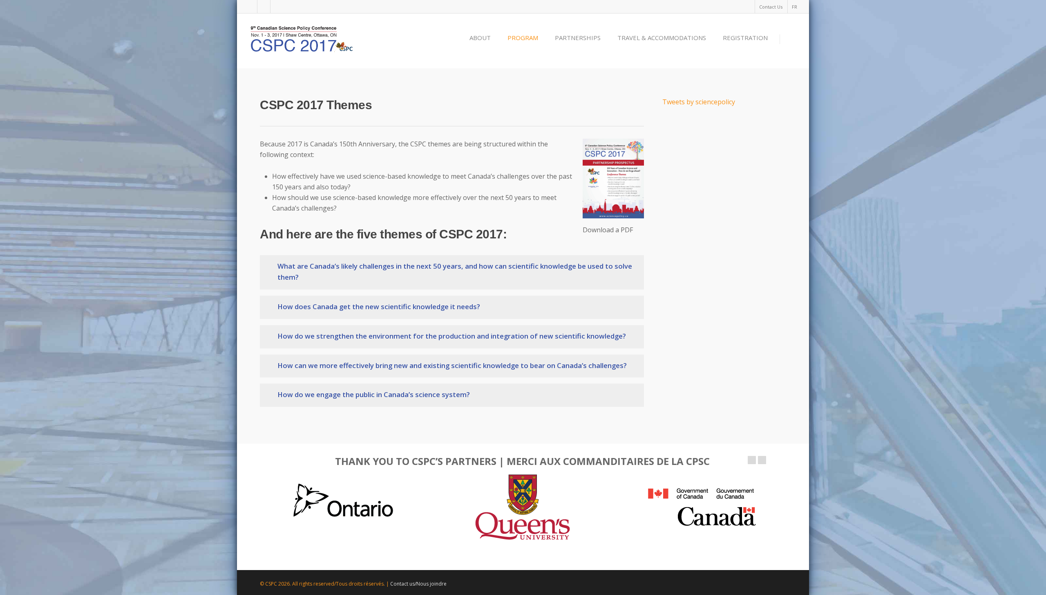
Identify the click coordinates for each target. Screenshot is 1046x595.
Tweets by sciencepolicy (698, 101)
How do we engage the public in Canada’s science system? (373, 394)
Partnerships (578, 38)
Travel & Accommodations (661, 38)
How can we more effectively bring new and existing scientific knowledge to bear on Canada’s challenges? (452, 365)
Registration (745, 38)
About (480, 38)
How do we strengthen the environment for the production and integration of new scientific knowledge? (451, 336)
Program (522, 38)
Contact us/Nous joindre (418, 583)
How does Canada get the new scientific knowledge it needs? (378, 306)
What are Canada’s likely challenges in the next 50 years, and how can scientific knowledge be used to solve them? (454, 271)
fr (794, 7)
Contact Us (770, 7)
